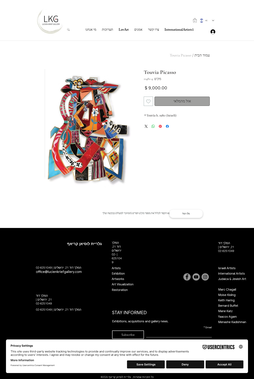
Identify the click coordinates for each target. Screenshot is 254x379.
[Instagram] (205, 277)
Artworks (118, 279)
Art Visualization (123, 284)
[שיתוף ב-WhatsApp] (153, 126)
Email (208, 327)
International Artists (231, 274)
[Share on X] (146, 126)
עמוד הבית (202, 55)
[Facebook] (187, 277)
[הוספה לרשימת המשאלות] (148, 101)
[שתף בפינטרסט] (160, 126)
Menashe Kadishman (232, 322)
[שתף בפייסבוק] (167, 126)
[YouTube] (196, 277)
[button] (195, 20)
